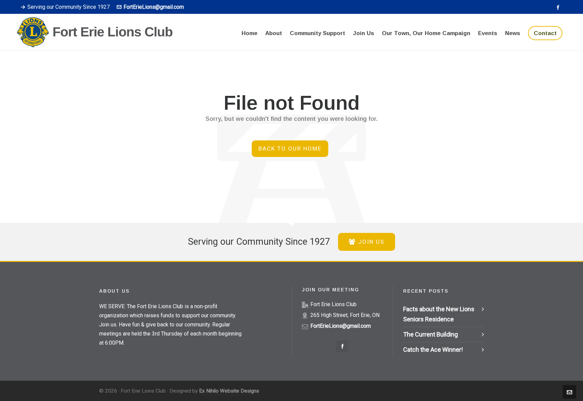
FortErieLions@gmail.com (153, 7)
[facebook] (559, 7)
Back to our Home (290, 148)
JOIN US (371, 241)
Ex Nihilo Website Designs (229, 391)
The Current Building (430, 334)
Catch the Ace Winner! (433, 349)
